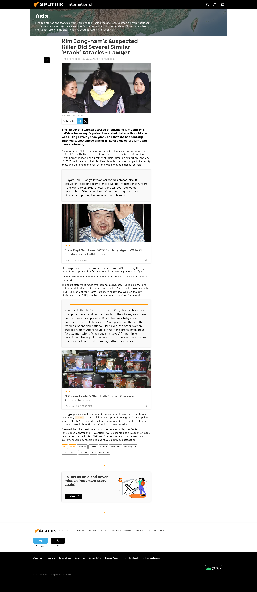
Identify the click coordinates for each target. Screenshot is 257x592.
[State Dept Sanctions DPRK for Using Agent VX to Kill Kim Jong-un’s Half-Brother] (106, 223)
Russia (104, 530)
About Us (37, 558)
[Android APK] (213, 568)
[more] (146, 260)
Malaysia (103, 446)
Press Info (50, 558)
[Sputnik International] (50, 8)
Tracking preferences (152, 558)
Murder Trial (104, 452)
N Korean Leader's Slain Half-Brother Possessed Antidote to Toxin (100, 398)
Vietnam (93, 446)
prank (93, 452)
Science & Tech (143, 530)
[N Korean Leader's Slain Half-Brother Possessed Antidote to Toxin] (106, 369)
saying (79, 417)
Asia (67, 245)
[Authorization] (207, 4)
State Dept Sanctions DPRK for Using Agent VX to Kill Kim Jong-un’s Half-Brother (104, 252)
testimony (84, 452)
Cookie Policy (95, 558)
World (72, 446)
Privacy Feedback (130, 558)
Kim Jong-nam (130, 446)
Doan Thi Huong (69, 452)
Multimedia (160, 530)
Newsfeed (82, 446)
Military (128, 530)
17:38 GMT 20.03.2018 (72, 59)
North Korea (115, 446)
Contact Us (80, 558)
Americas (93, 530)
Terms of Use (65, 558)
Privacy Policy (111, 558)
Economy (116, 530)
